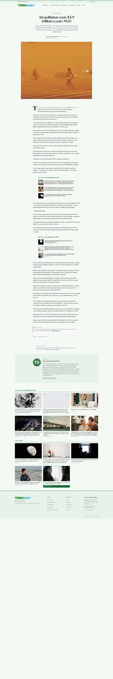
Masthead (68, 502)
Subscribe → (89, 507)
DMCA (97, 516)
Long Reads (72, 5)
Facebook (41, 336)
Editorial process (64, 36)
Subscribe (92, 1)
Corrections (68, 507)
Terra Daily (45, 5)
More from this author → (50, 378)
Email (45, 336)
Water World (63, 5)
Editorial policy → (56, 330)
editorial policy (48, 375)
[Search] (94, 5)
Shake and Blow (54, 5)
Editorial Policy (69, 504)
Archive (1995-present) (52, 509)
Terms (92, 516)
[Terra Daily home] (26, 5)
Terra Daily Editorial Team (53, 36)
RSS (92, 510)
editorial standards (49, 349)
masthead (57, 349)
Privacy (87, 516)
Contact (67, 509)
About (83, 5)
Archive (78, 5)
